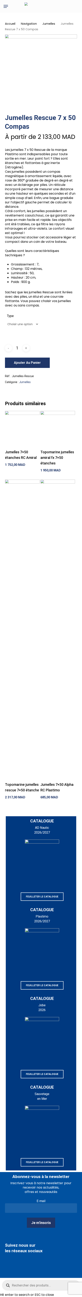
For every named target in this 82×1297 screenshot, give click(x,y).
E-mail (41, 1201)
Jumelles (48, 24)
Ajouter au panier (27, 363)
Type (10, 316)
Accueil (10, 24)
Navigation (29, 24)
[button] (6, 6)
